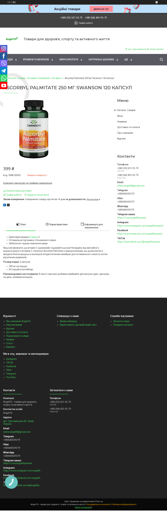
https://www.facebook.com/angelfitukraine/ (140, 233)
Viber (9, 370)
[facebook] (4, 205)
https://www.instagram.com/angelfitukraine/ (140, 225)
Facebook (11, 366)
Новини (10, 339)
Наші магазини (14, 324)
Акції (120, 115)
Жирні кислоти (68, 59)
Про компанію (125, 132)
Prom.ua (99, 501)
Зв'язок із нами (121, 321)
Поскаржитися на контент (98, 504)
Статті (9, 343)
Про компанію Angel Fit (18, 321)
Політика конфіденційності (124, 504)
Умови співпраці (68, 321)
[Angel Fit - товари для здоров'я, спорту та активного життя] (11, 39)
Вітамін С (57, 78)
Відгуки (121, 138)
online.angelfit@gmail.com (131, 185)
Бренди (8, 59)
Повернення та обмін (17, 336)
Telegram (11, 373)
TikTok (9, 362)
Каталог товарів (16, 78)
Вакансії (10, 347)
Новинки (122, 121)
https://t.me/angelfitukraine (131, 217)
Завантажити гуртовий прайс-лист (78, 324)
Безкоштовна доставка (18, 190)
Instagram (11, 359)
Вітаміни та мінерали (36, 59)
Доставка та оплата (128, 127)
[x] (8, 205)
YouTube (10, 377)
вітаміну (33, 237)
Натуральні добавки (101, 59)
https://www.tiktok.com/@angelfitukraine (138, 241)
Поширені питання (123, 324)
